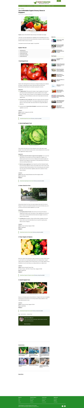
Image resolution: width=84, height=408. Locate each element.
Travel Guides (48, 5)
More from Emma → (27, 323)
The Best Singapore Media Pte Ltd (28, 406)
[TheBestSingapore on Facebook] (62, 406)
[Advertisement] (34, 333)
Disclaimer (43, 400)
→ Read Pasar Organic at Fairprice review (26, 275)
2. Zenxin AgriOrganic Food (24, 51)
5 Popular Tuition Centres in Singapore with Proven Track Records (61, 65)
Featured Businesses (37, 5)
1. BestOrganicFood (22, 50)
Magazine (55, 400)
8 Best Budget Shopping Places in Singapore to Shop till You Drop (60, 101)
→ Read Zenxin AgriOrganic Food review (26, 180)
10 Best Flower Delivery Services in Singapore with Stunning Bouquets (60, 70)
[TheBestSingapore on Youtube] (65, 406)
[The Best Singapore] (42, 1)
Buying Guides (43, 5)
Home (20, 5)
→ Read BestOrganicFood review (25, 118)
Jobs (19, 400)
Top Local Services (30, 5)
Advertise (31, 400)
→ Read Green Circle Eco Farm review (26, 232)
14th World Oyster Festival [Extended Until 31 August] (60, 51)
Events (53, 5)
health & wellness (23, 314)
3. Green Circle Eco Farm (23, 53)
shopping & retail (29, 314)
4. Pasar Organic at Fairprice (24, 54)
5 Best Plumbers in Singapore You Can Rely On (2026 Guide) (60, 75)
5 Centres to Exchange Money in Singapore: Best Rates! (61, 96)
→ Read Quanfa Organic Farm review (25, 310)
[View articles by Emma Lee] (21, 317)
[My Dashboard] (57, 0)
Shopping (22, 8)
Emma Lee (23, 14)
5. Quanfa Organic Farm (23, 56)
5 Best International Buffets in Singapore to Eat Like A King (60, 91)
